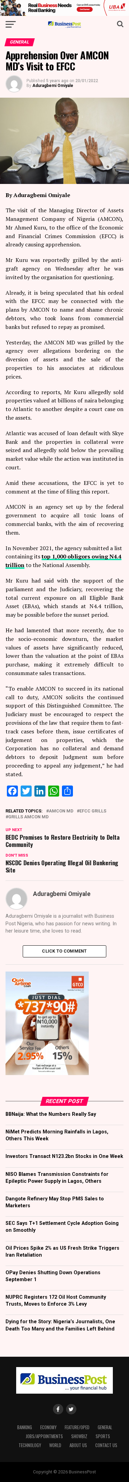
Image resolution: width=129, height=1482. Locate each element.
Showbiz (79, 1436)
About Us (78, 1445)
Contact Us (106, 1445)
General (105, 1427)
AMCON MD (61, 811)
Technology (30, 1445)
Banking (24, 1427)
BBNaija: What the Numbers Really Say (51, 1114)
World (55, 1445)
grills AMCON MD (28, 817)
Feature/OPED (77, 1427)
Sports (103, 1436)
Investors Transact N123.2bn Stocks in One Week (64, 1156)
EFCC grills (92, 811)
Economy (48, 1427)
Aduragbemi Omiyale (52, 85)
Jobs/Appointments (44, 1436)
